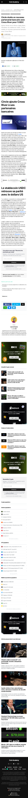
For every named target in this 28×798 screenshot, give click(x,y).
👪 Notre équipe (14, 792)
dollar (10, 210)
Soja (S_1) (5, 603)
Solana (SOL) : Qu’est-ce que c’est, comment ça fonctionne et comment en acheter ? (17, 435)
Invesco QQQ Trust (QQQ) (8, 554)
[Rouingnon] (14, 319)
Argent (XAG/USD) (7, 600)
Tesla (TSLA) (6, 530)
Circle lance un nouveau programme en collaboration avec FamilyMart (14, 285)
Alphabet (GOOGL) (7, 517)
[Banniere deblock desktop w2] (14, 180)
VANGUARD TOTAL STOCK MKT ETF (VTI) (12, 546)
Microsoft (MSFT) (7, 519)
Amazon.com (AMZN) (7, 522)
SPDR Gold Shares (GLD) (8, 560)
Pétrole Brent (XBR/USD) (8, 581)
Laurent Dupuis (14, 326)
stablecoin (22, 211)
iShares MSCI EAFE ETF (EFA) (9, 557)
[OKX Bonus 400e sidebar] (14, 352)
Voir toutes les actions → (14, 538)
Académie (9, 767)
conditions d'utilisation (10, 493)
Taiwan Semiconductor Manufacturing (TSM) (12, 525)
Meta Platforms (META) (8, 533)
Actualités (15, 767)
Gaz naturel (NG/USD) (8, 592)
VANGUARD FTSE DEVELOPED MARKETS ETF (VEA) (14, 562)
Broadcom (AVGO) (7, 527)
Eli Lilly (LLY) (6, 535)
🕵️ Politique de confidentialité (14, 795)
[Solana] (4, 434)
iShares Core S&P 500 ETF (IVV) (10, 552)
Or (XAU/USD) (6, 589)
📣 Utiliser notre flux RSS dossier (14, 790)
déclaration (17, 234)
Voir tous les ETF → (14, 573)
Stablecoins (4, 296)
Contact (24, 769)
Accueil (2, 9)
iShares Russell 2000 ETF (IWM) (10, 570)
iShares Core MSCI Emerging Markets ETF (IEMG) (13, 565)
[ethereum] (4, 440)
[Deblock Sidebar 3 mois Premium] (14, 413)
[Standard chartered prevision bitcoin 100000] (4, 389)
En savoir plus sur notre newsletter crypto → (14, 268)
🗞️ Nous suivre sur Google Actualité (14, 788)
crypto (19, 134)
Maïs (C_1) (5, 584)
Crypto (20, 767)
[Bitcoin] (4, 446)
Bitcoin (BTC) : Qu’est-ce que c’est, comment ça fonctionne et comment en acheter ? (17, 447)
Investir (11, 769)
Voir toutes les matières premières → (14, 608)
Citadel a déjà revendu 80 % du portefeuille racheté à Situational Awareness (16, 373)
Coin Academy (14, 2)
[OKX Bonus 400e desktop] (14, 94)
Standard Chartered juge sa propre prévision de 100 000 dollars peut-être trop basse (16, 389)
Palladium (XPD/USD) (7, 595)
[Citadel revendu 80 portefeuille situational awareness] (4, 373)
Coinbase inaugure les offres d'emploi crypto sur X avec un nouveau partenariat (13, 289)
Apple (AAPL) (6, 514)
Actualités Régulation (7, 276)
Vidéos (15, 769)
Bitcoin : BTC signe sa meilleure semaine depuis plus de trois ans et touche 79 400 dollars (16, 397)
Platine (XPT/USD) (7, 597)
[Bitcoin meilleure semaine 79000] (4, 397)
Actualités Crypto (9, 9)
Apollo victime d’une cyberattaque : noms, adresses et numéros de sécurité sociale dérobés (16, 381)
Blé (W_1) (5, 606)
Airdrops (5, 769)
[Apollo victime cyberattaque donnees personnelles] (4, 381)
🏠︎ (5, 767)
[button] (2, 2)
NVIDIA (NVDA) (6, 511)
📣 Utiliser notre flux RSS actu (14, 789)
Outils (19, 769)
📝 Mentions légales (14, 794)
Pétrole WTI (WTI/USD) (8, 587)
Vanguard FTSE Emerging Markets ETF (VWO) (13, 568)
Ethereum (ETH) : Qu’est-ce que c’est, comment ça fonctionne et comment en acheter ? (17, 441)
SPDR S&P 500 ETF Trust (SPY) (10, 549)
